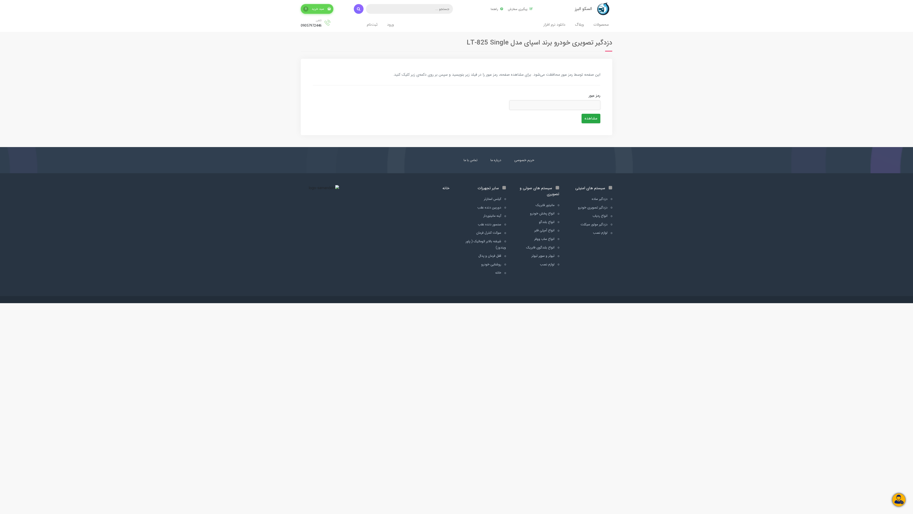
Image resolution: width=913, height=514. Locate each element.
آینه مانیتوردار (492, 215)
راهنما (495, 9)
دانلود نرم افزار (554, 25)
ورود (390, 25)
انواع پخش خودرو (542, 213)
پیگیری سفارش (518, 9)
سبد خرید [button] (315, 8)
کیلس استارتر (493, 199)
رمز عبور (594, 96)
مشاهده (591, 118)
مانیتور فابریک (545, 205)
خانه (498, 272)
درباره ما (495, 160)
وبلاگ (579, 25)
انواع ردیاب (600, 215)
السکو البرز (583, 8)
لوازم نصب (600, 232)
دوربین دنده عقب (489, 207)
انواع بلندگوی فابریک (540, 247)
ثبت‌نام (372, 25)
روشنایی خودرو (491, 264)
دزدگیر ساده (600, 199)
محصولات (601, 25)
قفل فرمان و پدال (490, 255)
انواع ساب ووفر (544, 239)
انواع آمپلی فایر (544, 230)
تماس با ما (470, 160)
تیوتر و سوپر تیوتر (543, 255)
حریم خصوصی (524, 160)
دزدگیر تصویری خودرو (593, 207)
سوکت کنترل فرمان (489, 232)
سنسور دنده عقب (490, 224)
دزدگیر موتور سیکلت (594, 224)
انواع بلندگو (547, 222)
